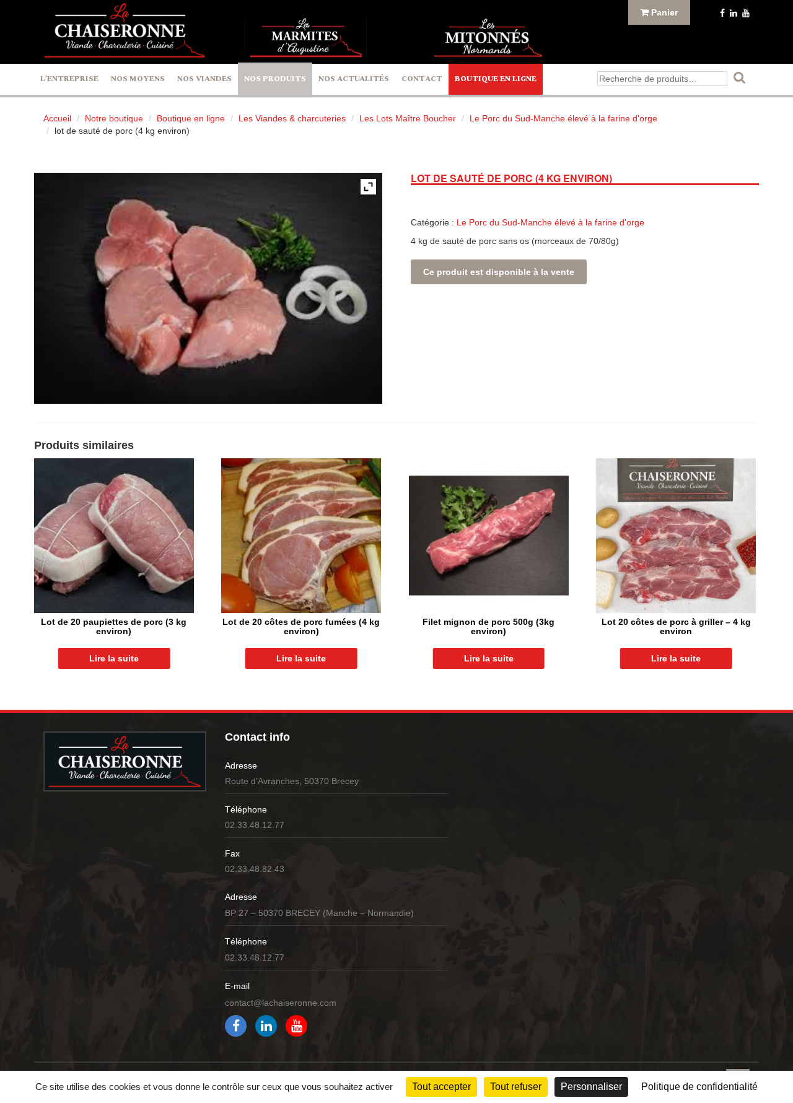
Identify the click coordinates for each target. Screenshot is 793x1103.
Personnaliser (591, 1086)
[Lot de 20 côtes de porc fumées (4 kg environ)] (301, 535)
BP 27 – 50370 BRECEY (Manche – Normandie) (319, 913)
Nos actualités (353, 79)
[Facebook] (721, 13)
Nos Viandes (204, 79)
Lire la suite (114, 658)
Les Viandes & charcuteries (292, 118)
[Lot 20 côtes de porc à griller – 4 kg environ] (676, 535)
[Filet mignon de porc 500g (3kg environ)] (489, 535)
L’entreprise (69, 79)
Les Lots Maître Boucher (407, 118)
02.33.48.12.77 (254, 825)
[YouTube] (745, 13)
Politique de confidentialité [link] (699, 1086)
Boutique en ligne (496, 79)
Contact (421, 79)
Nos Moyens (138, 79)
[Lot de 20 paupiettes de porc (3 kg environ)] (114, 535)
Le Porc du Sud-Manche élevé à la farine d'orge (563, 118)
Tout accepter (441, 1086)
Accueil (57, 118)
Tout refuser (515, 1086)
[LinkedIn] (732, 13)
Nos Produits (275, 79)
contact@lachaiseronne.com (280, 1003)
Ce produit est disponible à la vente (498, 272)
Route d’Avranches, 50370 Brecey (292, 781)
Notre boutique (114, 118)
